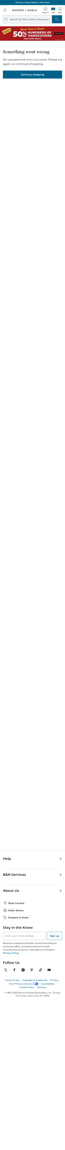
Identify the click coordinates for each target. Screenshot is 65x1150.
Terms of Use (12, 980)
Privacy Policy (11, 952)
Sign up (54, 935)
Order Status (16, 910)
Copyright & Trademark (34, 980)
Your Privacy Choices (20, 983)
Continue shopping (32, 74)
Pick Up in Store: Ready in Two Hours (33, 2)
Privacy (54, 980)
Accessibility (47, 983)
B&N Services (14, 875)
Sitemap (41, 987)
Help (7, 859)
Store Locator (16, 903)
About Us (11, 891)
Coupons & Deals (18, 917)
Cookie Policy (26, 987)
